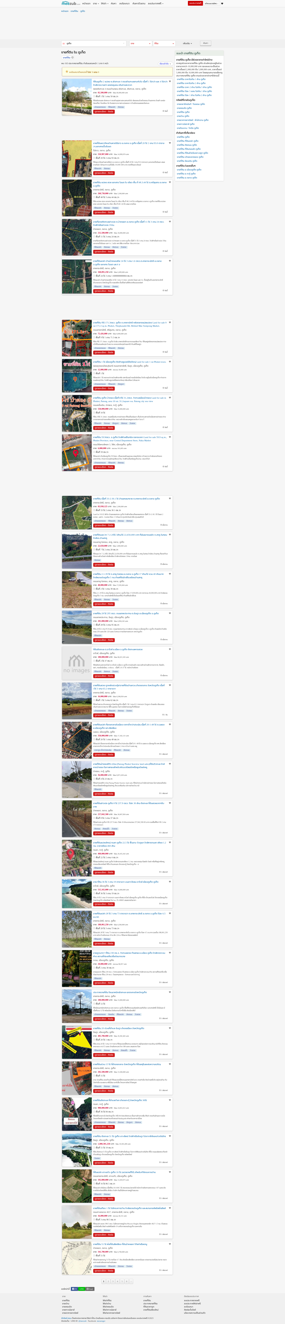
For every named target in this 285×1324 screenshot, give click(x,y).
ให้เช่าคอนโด (108, 1307)
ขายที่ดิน (74, 11)
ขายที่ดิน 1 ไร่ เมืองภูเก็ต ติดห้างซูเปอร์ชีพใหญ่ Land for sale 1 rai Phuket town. (129, 362)
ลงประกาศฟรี (154, 3)
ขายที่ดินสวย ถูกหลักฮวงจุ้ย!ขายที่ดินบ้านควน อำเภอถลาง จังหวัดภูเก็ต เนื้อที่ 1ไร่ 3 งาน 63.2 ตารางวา (129, 687)
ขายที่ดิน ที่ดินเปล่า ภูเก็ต (187, 141)
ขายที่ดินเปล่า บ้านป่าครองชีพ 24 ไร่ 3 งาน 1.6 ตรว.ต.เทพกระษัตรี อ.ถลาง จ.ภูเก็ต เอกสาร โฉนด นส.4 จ (127, 263)
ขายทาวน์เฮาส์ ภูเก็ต (185, 124)
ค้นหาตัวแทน (139, 3)
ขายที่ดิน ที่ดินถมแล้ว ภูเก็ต (189, 149)
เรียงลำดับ (164, 64)
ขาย (95, 3)
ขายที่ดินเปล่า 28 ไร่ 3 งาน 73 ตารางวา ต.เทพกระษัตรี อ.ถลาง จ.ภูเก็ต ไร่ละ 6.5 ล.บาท (129, 915)
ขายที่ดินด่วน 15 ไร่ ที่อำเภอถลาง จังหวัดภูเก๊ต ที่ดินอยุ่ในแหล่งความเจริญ (127, 1064)
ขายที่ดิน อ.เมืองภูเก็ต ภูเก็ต (189, 170)
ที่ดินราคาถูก (148, 1307)
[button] (140, 43)
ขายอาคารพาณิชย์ (70, 1313)
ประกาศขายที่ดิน (150, 1304)
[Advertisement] (142, 26)
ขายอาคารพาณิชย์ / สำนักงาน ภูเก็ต (192, 120)
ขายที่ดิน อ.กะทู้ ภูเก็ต (186, 174)
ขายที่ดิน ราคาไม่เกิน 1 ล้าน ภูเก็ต (191, 79)
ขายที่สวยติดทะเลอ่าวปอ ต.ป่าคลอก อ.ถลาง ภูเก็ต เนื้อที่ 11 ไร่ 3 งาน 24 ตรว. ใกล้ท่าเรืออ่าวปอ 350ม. (128, 223)
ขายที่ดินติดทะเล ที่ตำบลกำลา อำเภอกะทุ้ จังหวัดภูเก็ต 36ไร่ (120, 1100)
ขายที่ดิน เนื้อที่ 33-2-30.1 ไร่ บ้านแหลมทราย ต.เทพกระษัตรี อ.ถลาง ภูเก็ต (126, 498)
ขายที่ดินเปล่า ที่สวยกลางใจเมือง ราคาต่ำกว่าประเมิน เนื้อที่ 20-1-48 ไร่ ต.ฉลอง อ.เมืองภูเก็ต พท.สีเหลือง (128, 726)
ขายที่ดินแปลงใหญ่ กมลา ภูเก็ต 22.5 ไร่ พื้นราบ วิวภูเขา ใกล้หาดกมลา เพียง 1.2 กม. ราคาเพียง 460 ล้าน (129, 844)
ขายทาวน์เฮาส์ (68, 1310)
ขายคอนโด (67, 1307)
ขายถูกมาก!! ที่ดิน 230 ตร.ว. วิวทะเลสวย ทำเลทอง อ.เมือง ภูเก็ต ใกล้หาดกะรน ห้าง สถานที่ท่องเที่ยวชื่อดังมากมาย (129, 955)
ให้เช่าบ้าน (107, 1304)
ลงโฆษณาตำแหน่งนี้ (84, 72)
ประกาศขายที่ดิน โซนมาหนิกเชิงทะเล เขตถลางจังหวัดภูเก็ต (120, 992)
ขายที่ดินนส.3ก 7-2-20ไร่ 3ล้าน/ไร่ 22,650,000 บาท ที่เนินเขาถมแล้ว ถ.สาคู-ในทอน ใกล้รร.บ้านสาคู (130, 536)
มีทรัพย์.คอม (66, 1318)
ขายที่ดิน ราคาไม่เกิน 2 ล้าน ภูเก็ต (191, 83)
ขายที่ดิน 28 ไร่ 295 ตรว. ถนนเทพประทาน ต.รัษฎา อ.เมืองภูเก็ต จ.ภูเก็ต (126, 613)
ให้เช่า (103, 3)
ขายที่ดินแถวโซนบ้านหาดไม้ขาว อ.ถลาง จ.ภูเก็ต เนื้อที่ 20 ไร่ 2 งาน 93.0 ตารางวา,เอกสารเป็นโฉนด (128, 145)
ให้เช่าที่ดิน (107, 1300)
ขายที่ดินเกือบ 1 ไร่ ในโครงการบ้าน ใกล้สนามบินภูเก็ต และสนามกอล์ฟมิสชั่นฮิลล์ (129, 1208)
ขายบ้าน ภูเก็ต (183, 116)
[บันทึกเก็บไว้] (170, 81)
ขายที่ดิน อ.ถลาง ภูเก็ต (187, 178)
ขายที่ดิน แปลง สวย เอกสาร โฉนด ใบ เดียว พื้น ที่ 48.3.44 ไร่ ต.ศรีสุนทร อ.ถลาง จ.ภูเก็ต (130, 184)
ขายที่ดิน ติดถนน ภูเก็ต (187, 145)
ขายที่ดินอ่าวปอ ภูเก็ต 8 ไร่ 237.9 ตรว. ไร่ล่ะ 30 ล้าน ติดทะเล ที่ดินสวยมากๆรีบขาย (128, 805)
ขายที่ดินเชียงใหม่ (151, 1310)
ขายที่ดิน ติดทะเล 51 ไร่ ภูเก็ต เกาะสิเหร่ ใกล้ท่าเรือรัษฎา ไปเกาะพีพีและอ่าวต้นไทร (129, 1136)
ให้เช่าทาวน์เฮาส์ (109, 1310)
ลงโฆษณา (124, 3)
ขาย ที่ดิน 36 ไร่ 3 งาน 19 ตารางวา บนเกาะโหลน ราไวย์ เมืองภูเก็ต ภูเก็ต (125, 882)
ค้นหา (113, 3)
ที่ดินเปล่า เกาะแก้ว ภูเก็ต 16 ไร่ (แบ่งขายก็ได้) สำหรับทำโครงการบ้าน (124, 1172)
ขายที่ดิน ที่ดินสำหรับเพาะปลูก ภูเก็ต (192, 153)
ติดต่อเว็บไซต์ (190, 1310)
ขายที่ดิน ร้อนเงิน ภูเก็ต (187, 161)
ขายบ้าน (65, 1304)
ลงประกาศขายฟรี (192, 1300)
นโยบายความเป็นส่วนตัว (194, 1313)
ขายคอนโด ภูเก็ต (184, 108)
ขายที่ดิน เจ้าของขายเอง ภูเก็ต (190, 157)
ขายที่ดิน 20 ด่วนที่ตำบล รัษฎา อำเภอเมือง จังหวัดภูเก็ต (118, 1028)
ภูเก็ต (82, 11)
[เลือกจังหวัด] (63, 44)
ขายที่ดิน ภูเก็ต (183, 112)
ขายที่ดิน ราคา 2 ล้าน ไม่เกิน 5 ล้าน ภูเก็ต (194, 87)
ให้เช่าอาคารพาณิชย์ (111, 1313)
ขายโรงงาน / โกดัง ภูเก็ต (188, 128)
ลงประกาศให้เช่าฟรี (192, 1304)
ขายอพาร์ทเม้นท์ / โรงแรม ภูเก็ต (191, 104)
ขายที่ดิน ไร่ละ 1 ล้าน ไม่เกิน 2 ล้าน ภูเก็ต (194, 95)
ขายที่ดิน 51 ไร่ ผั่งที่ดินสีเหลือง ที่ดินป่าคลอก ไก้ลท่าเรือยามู (120, 1244)
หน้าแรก (86, 3)
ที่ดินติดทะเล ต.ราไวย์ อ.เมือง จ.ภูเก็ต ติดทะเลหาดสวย (117, 649)
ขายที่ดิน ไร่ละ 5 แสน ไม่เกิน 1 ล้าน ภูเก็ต (194, 91)
